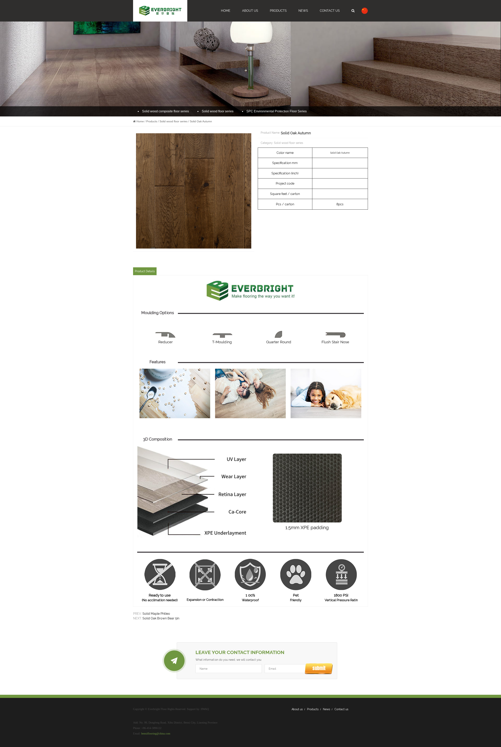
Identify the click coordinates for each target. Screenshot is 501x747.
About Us (250, 11)
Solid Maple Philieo (156, 613)
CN (344, 37)
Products (278, 11)
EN (344, 30)
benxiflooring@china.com (155, 733)
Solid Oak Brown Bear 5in (160, 618)
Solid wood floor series (217, 111)
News (303, 11)
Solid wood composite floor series (165, 111)
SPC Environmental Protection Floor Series (276, 111)
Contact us (341, 709)
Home (225, 11)
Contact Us (330, 11)
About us (297, 709)
